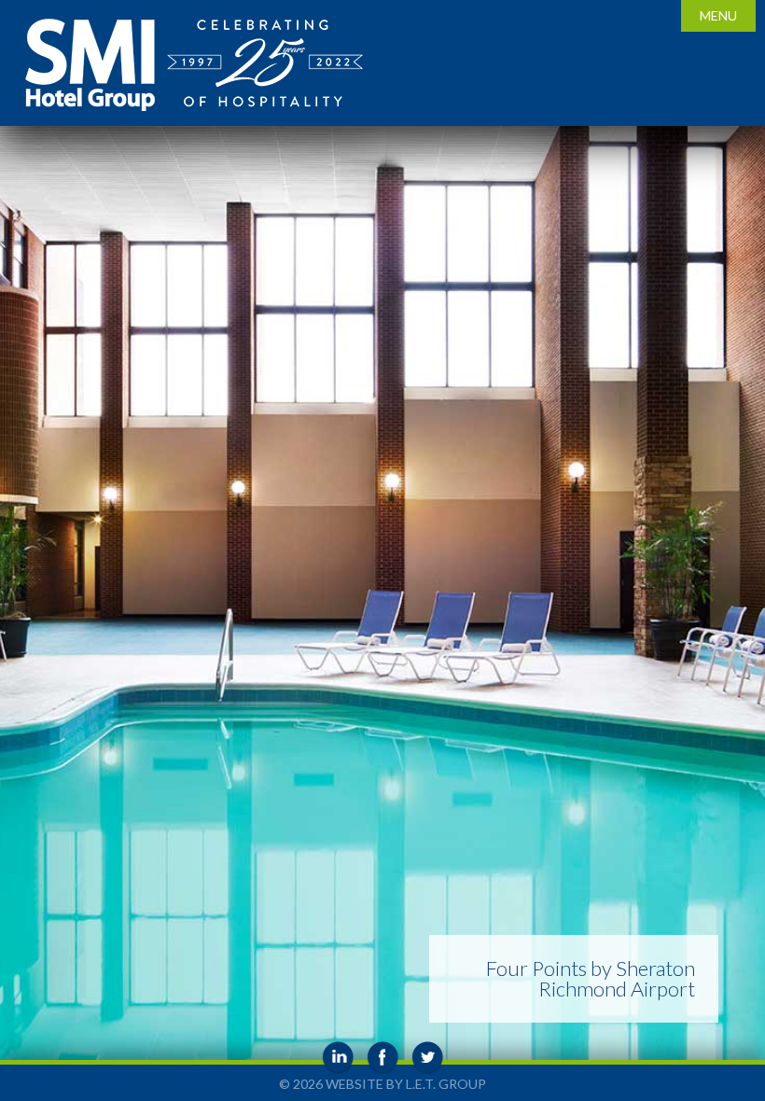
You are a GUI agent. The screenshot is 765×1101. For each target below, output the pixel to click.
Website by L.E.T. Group (406, 1084)
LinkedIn (338, 1057)
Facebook (383, 1057)
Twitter (427, 1057)
